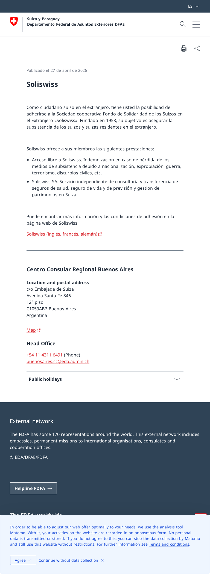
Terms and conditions (169, 544)
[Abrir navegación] (196, 24)
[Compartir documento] (196, 48)
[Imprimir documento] (183, 48)
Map (31, 330)
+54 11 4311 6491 (45, 355)
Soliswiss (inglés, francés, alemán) (62, 234)
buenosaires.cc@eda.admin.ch (58, 361)
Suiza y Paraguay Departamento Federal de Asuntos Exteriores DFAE (76, 21)
